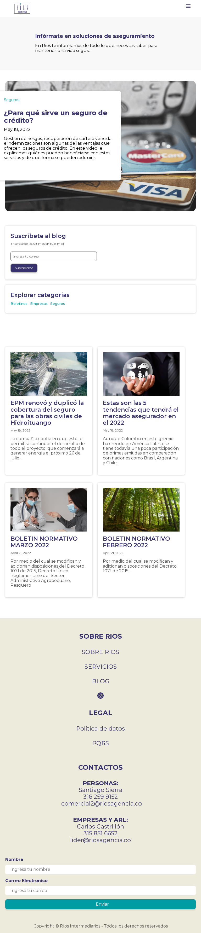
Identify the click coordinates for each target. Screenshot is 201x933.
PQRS (100, 743)
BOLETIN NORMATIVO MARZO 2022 (45, 542)
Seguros (11, 99)
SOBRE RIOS (100, 652)
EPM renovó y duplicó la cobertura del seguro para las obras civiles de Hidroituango (47, 412)
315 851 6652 (100, 833)
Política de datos (100, 728)
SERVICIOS (101, 666)
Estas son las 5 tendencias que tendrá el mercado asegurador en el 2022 (141, 412)
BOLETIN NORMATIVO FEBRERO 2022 (138, 542)
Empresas (39, 303)
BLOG (100, 681)
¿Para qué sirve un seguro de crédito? (55, 117)
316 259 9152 (100, 796)
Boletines (18, 303)
